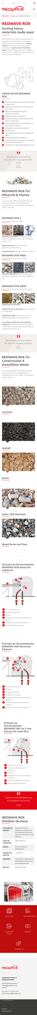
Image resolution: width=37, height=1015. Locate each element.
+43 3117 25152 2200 (11, 991)
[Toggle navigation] (34, 9)
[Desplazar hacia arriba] (33, 1011)
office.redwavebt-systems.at (11, 993)
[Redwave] (13, 9)
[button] (34, 3)
